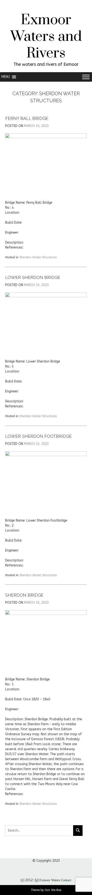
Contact (66, 880)
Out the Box (53, 890)
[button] (5, 77)
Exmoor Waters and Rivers (46, 37)
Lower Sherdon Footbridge (38, 436)
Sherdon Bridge (24, 595)
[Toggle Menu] (86, 77)
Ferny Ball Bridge (26, 118)
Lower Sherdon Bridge (32, 277)
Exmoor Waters (49, 880)
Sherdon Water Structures (38, 257)
